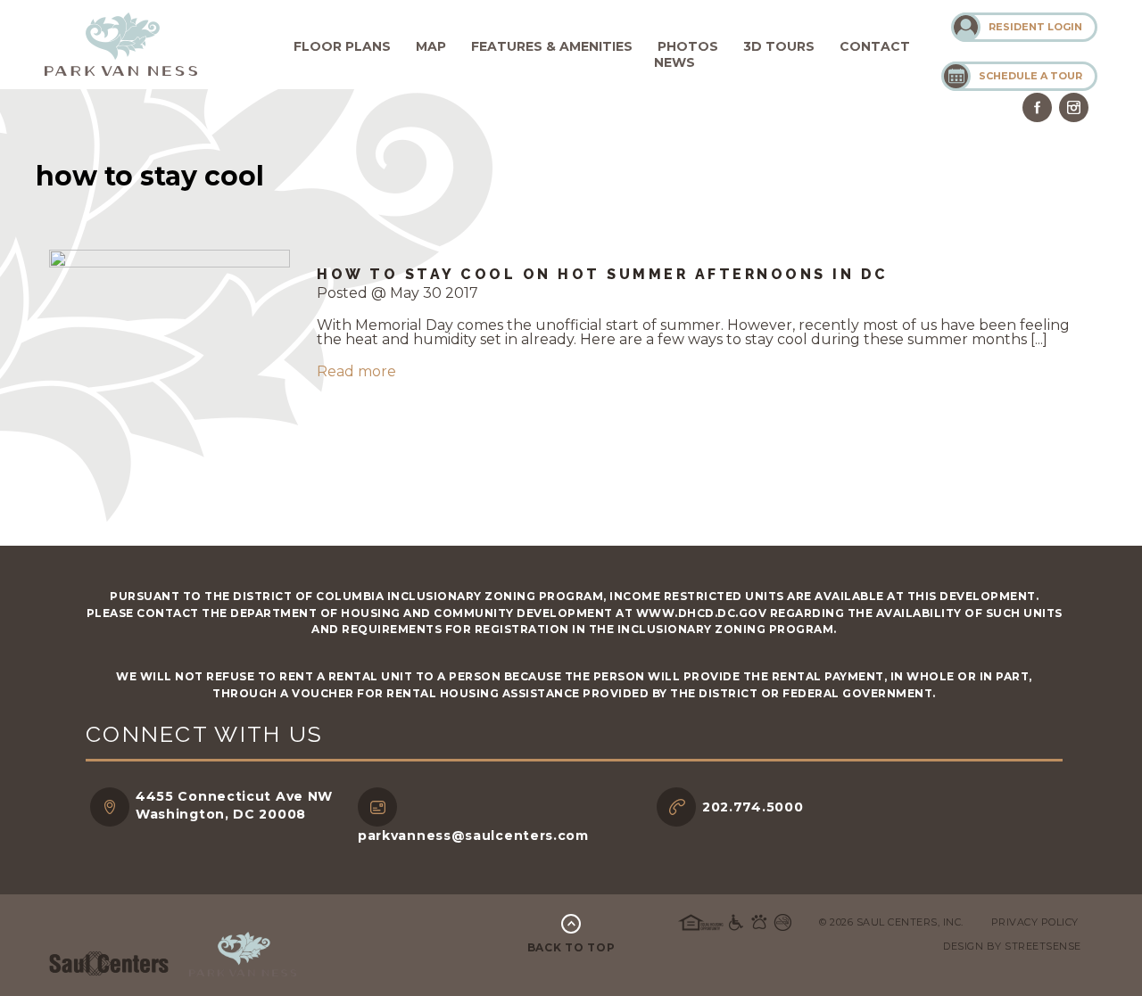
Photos (688, 46)
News (674, 62)
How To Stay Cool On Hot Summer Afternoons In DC (603, 274)
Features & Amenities (552, 46)
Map (431, 46)
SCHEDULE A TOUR (1030, 76)
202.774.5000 (752, 807)
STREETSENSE (1043, 946)
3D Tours (779, 46)
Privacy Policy (1035, 922)
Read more (356, 372)
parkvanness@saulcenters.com (473, 835)
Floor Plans (342, 46)
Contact (875, 46)
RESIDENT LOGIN (1035, 27)
